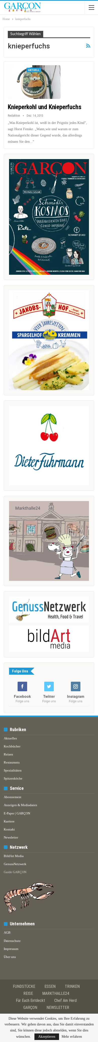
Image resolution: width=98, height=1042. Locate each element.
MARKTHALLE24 (55, 993)
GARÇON (30, 1007)
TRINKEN (72, 986)
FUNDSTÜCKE (24, 986)
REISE (28, 993)
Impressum (11, 949)
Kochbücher (12, 746)
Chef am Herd (65, 1000)
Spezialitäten (13, 770)
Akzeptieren (46, 1036)
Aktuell (33, 70)
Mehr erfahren (72, 1036)
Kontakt (9, 829)
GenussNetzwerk (15, 864)
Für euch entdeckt (30, 1000)
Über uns (10, 957)
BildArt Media (14, 856)
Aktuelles (10, 738)
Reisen (8, 754)
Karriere (9, 821)
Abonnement (12, 797)
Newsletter (11, 837)
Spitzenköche (13, 778)
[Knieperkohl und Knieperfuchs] (34, 82)
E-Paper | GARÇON (17, 813)
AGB (7, 932)
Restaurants (12, 762)
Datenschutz (12, 941)
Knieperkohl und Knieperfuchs (44, 107)
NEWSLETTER (57, 1007)
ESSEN (50, 986)
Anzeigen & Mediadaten (20, 805)
